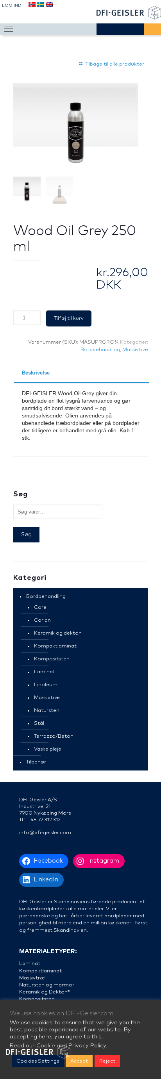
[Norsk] (32, 5)
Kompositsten (52, 659)
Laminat (44, 671)
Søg (26, 534)
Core (40, 607)
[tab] (81, 373)
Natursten (46, 710)
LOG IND (11, 5)
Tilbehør (36, 762)
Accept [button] (79, 1061)
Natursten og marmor (46, 985)
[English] (49, 5)
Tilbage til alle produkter (114, 64)
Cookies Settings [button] (37, 1061)
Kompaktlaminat (55, 646)
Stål (39, 723)
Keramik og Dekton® (44, 992)
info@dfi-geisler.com (45, 832)
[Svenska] (40, 5)
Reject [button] (107, 1061)
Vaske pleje (47, 749)
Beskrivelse (36, 373)
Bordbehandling (100, 349)
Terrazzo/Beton (53, 736)
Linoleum (45, 684)
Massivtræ (135, 349)
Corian (42, 620)
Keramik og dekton (58, 633)
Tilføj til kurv (69, 318)
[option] (75, 127)
